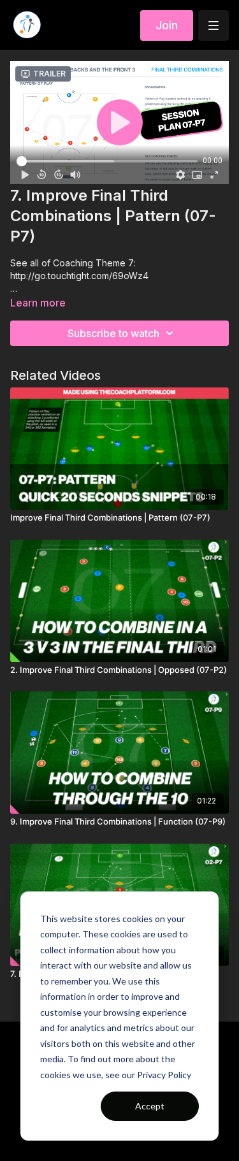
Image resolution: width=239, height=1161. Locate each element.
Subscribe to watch (113, 333)
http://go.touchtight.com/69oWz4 (79, 275)
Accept (149, 1105)
